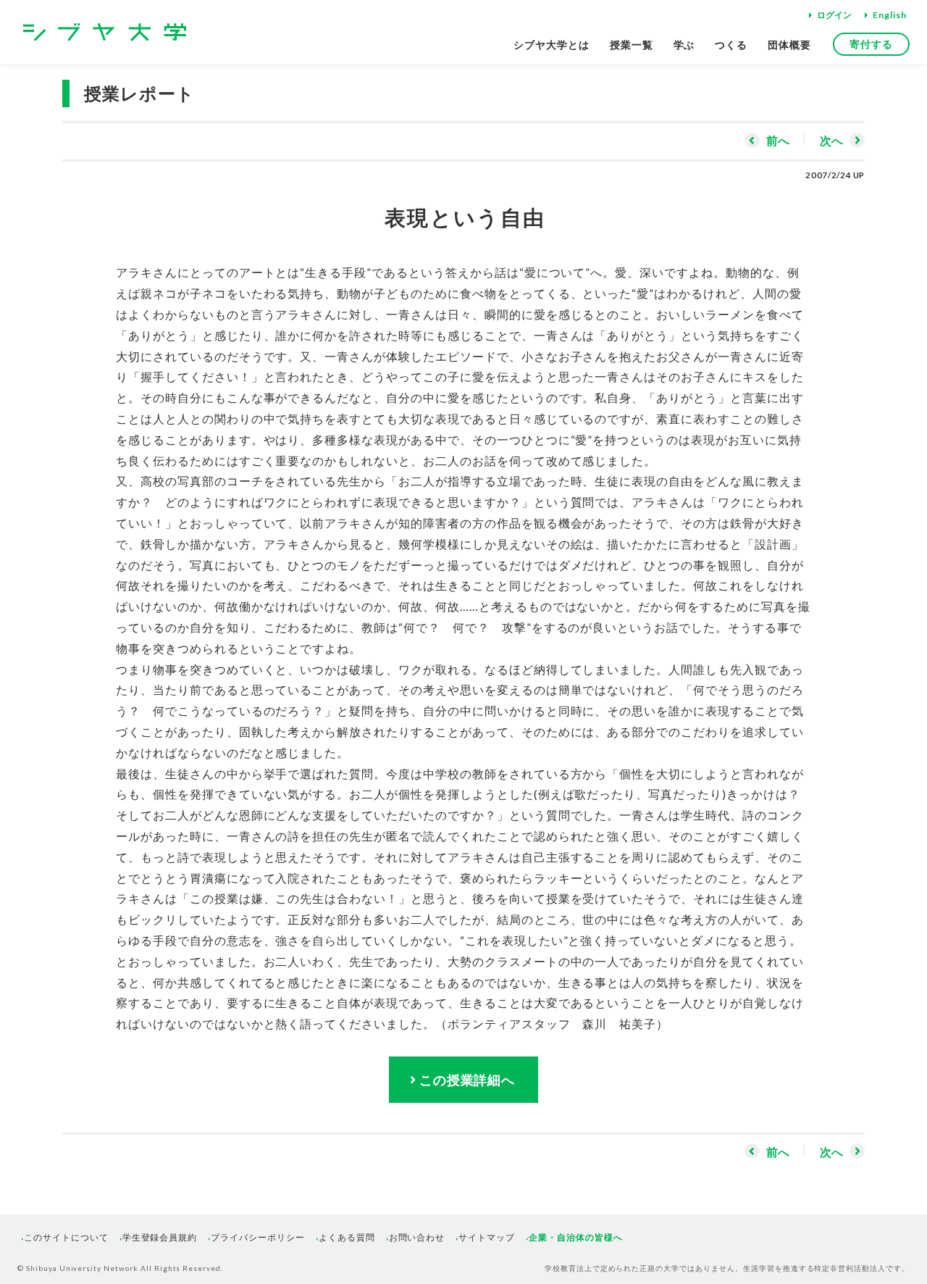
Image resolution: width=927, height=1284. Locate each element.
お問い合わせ (417, 1237)
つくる (731, 44)
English (890, 14)
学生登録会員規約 (160, 1237)
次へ (831, 140)
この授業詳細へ (467, 1080)
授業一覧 (631, 44)
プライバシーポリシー (258, 1237)
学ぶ (684, 44)
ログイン (834, 14)
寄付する (871, 44)
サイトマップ (486, 1237)
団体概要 (789, 44)
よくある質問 (347, 1237)
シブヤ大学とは (551, 44)
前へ (777, 140)
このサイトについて (66, 1237)
